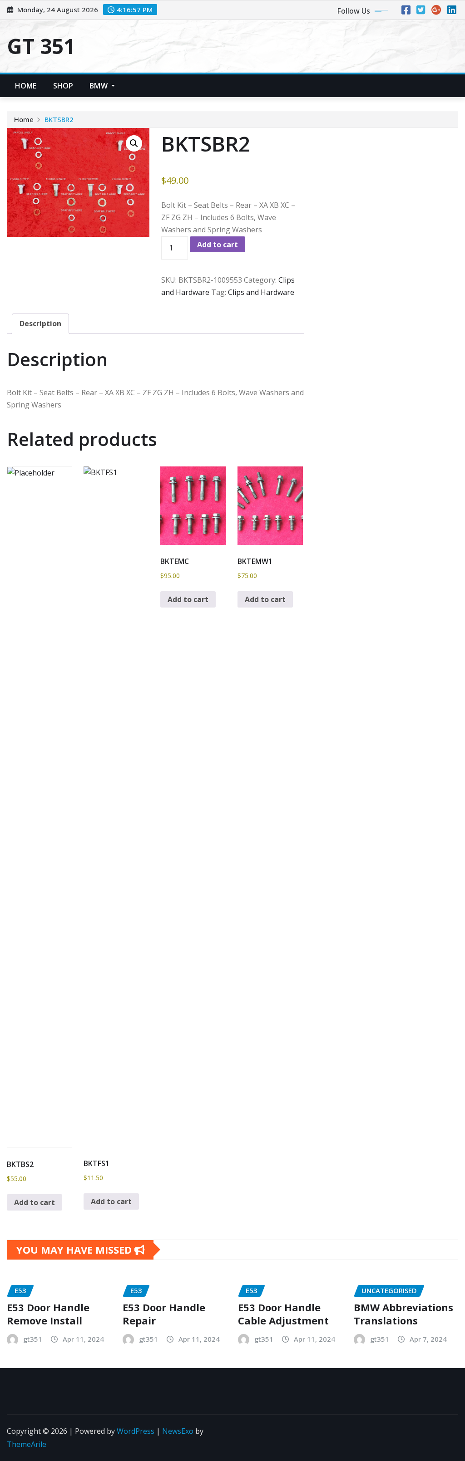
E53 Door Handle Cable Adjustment (283, 1313)
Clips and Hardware (261, 292)
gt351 (32, 1338)
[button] (134, 143)
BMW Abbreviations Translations (403, 1313)
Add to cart (217, 245)
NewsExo (177, 1431)
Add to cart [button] (34, 1202)
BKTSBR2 (59, 119)
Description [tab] (40, 323)
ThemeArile (26, 1444)
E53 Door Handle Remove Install (48, 1313)
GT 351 (41, 46)
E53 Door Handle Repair (164, 1313)
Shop (63, 86)
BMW (99, 86)
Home (26, 86)
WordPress (135, 1431)
